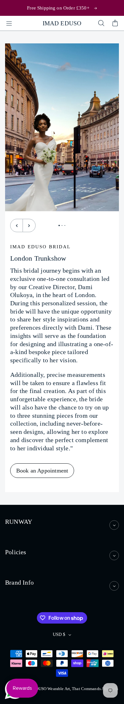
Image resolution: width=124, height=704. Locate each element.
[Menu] (9, 23)
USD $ (59, 634)
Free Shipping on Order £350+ (58, 7)
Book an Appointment (42, 470)
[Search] (101, 23)
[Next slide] (29, 225)
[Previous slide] (16, 225)
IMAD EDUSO (62, 23)
